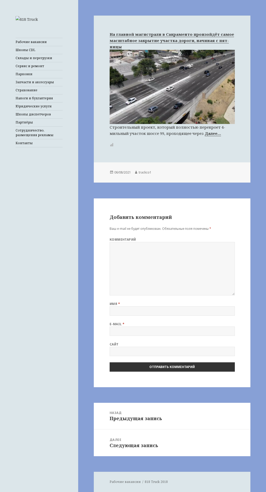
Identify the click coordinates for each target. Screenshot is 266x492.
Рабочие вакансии (31, 42)
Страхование (26, 90)
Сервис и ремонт (30, 66)
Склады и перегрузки (34, 58)
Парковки (24, 74)
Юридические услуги (34, 106)
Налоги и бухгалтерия (34, 98)
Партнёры (24, 122)
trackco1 (145, 172)
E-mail (117, 324)
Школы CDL (25, 50)
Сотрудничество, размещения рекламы (35, 132)
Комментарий (123, 239)
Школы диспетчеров (33, 114)
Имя (115, 304)
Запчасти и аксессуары (35, 82)
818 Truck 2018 (156, 482)
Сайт (114, 344)
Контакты (24, 143)
